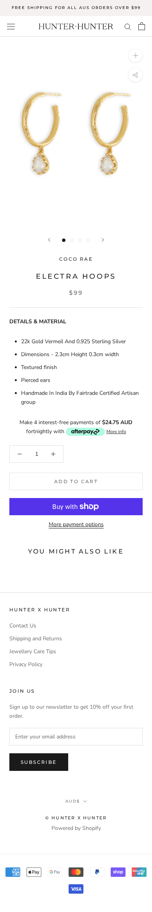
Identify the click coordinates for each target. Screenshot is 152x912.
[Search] (127, 26)
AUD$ (72, 801)
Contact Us (22, 625)
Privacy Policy (25, 664)
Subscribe (39, 762)
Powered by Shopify (76, 828)
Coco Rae (76, 259)
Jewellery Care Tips (32, 651)
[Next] (103, 240)
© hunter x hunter (76, 818)
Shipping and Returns (35, 638)
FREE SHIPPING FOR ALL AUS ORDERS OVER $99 (76, 7)
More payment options (76, 524)
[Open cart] (141, 26)
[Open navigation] (11, 26)
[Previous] (49, 240)
